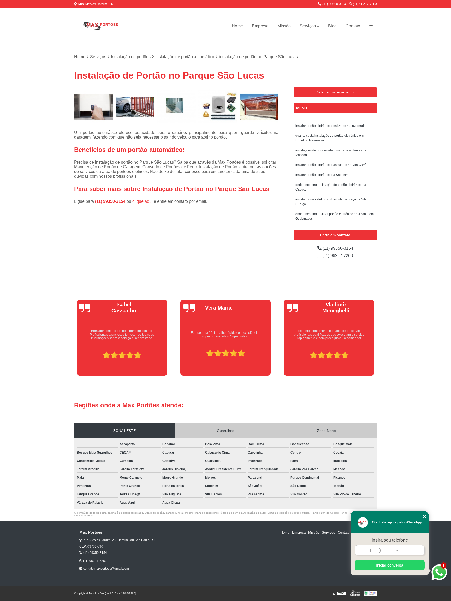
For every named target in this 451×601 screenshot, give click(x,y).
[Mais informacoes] (371, 26)
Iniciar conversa (389, 565)
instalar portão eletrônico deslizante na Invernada (330, 126)
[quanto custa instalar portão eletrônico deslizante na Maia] (135, 106)
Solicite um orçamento (335, 92)
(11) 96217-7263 (364, 4)
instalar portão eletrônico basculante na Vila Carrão (332, 165)
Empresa (260, 26)
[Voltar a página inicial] (100, 26)
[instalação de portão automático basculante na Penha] (93, 106)
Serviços (308, 26)
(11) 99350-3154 (333, 4)
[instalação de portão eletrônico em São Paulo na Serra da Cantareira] (217, 106)
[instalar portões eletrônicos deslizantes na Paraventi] (176, 106)
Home (237, 26)
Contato (353, 26)
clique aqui (142, 201)
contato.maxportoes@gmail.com (105, 568)
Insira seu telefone (390, 540)
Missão (284, 26)
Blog (332, 26)
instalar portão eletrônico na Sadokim (321, 175)
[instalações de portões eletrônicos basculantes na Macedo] (259, 106)
